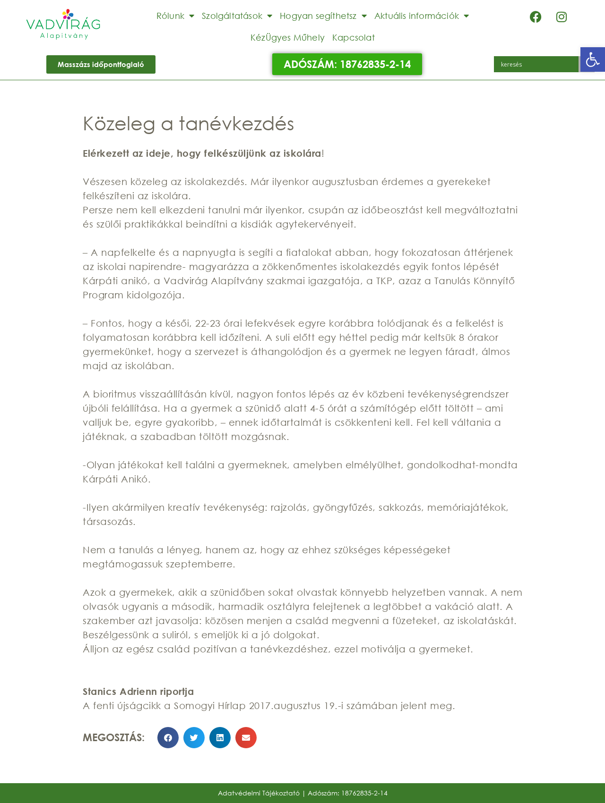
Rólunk (170, 15)
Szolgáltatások (232, 15)
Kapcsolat (353, 37)
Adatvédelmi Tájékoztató (259, 792)
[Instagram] (561, 16)
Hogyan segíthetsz (318, 15)
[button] (592, 59)
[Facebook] (535, 16)
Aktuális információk (416, 15)
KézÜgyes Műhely (288, 37)
